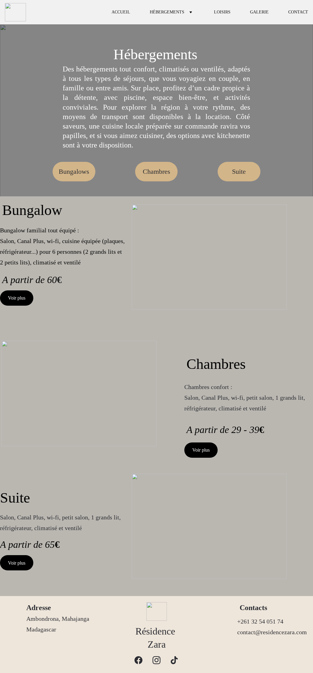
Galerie (259, 12)
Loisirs (222, 12)
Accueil (121, 12)
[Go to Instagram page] (156, 660)
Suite (239, 171)
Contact (298, 12)
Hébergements (167, 12)
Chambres (156, 171)
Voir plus (16, 297)
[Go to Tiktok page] (174, 660)
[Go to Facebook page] (138, 660)
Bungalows (74, 171)
